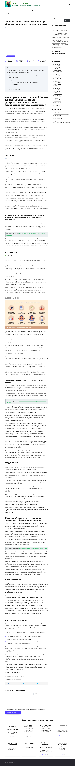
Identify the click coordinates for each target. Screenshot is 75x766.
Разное (19, 13)
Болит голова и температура (26, 10)
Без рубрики (57, 112)
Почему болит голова (11, 10)
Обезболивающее (10, 13)
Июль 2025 (57, 74)
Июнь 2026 (57, 67)
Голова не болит (20, 3)
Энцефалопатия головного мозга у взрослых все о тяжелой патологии (46, 745)
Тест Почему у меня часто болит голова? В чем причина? (26, 82)
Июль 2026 (57, 65)
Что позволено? (15, 87)
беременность (9, 676)
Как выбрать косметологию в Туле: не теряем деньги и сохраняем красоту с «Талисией (60, 39)
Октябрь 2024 (57, 85)
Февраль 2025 (57, 81)
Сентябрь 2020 (58, 104)
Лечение (13, 74)
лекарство (22, 676)
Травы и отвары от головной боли (29, 744)
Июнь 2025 (57, 75)
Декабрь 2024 (57, 84)
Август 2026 (57, 64)
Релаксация (14, 79)
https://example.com (15, 672)
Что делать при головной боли (44, 10)
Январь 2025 (57, 82)
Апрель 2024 (57, 91)
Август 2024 (57, 88)
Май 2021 (56, 98)
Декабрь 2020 (58, 99)
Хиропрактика (14, 80)
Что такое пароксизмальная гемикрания (29, 727)
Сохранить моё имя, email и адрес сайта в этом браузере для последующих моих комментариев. (26, 709)
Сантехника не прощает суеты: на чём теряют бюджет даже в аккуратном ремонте (60, 46)
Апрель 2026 (57, 68)
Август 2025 (57, 72)
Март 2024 (57, 92)
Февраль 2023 (58, 96)
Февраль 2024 (58, 94)
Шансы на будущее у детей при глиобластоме (45, 727)
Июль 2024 (57, 89)
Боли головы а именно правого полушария (62, 744)
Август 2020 (57, 105)
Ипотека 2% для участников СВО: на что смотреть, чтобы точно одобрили (60, 35)
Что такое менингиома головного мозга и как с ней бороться (12, 727)
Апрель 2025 (57, 78)
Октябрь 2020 (57, 102)
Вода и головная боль (16, 89)
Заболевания (57, 10)
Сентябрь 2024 (58, 87)
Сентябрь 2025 (58, 71)
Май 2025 (56, 77)
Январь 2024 (57, 95)
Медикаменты (14, 84)
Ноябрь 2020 (57, 101)
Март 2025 (57, 80)
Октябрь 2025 (57, 70)
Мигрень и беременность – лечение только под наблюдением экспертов (28, 86)
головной (16, 676)
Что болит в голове (62, 725)
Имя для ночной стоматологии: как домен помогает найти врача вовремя (61, 30)
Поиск (53, 18)
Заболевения (57, 117)
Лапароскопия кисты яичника (12, 744)
